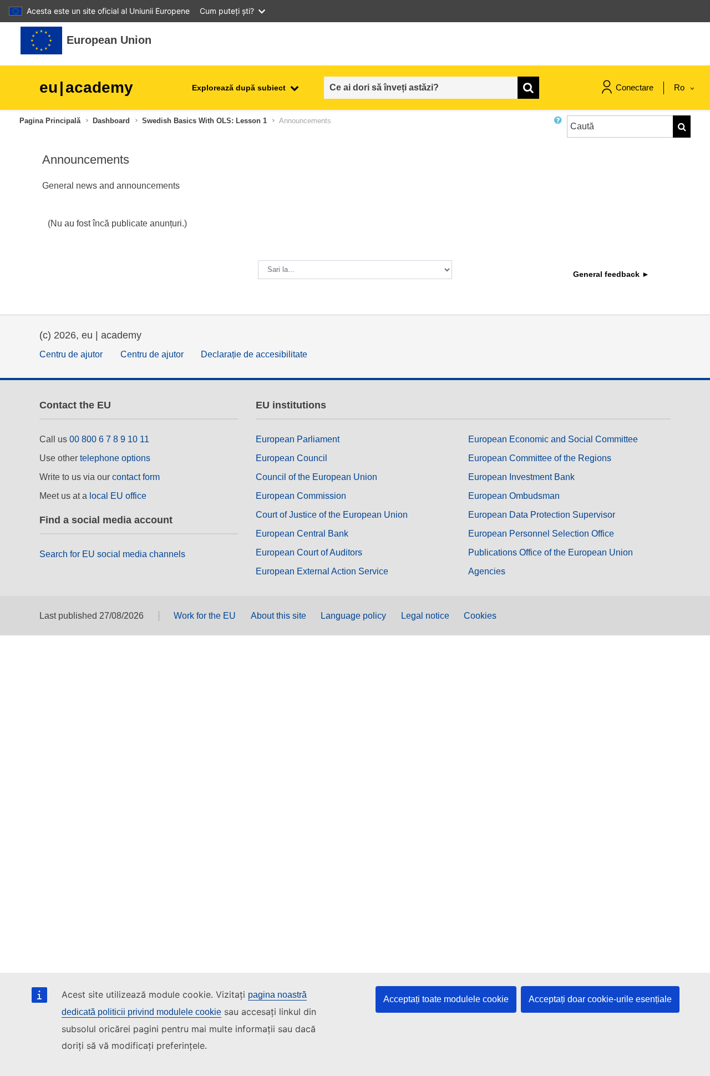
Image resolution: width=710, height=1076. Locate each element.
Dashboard (111, 121)
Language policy (353, 615)
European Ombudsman (514, 496)
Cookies (480, 615)
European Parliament (297, 439)
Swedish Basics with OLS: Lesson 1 (204, 121)
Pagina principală (49, 121)
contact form (136, 477)
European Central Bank (302, 533)
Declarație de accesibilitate (254, 354)
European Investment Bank (521, 477)
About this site (278, 615)
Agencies (486, 571)
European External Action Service (322, 571)
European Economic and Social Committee (553, 439)
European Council (291, 458)
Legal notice (425, 615)
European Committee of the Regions (539, 458)
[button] (560, 131)
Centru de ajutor (71, 354)
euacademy (86, 87)
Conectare (634, 87)
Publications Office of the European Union (550, 552)
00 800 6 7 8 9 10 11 (109, 439)
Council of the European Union (316, 477)
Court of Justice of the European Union (332, 514)
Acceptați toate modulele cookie (446, 999)
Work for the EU (205, 615)
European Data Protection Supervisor (541, 514)
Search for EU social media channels (112, 554)
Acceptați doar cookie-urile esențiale (600, 999)
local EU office (117, 496)
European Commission (301, 496)
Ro (680, 87)
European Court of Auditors (309, 552)
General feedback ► (611, 274)
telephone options (115, 458)
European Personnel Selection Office (541, 533)
